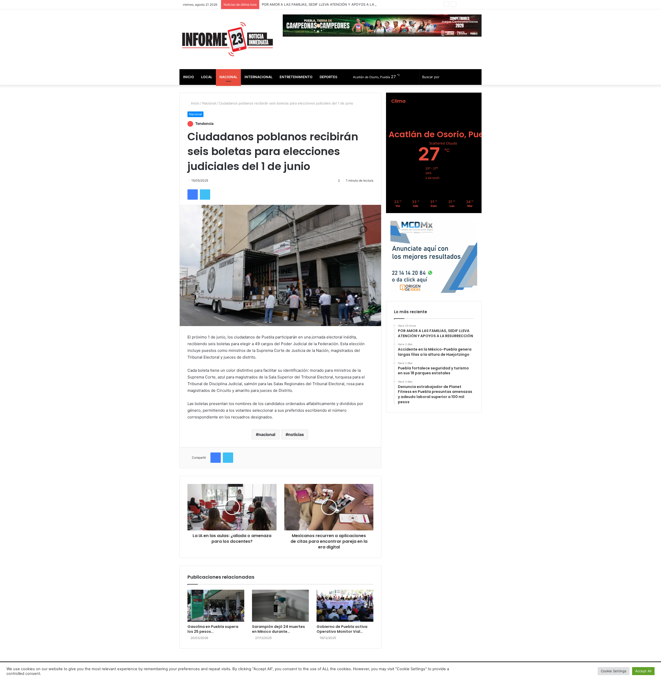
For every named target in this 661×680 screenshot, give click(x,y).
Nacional (228, 77)
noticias (296, 434)
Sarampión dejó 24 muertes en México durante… (278, 629)
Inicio (188, 77)
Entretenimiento (296, 77)
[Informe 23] (227, 39)
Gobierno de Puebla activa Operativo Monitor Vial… (342, 629)
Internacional (258, 77)
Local (206, 77)
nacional (266, 434)
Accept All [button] (643, 671)
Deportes (328, 77)
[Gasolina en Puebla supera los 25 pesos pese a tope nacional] (215, 606)
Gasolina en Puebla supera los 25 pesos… (212, 629)
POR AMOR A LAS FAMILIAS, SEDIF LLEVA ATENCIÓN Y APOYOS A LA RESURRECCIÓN (331, 4)
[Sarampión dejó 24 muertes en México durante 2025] (280, 606)
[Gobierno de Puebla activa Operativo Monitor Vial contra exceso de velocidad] (345, 606)
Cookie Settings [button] (613, 671)
